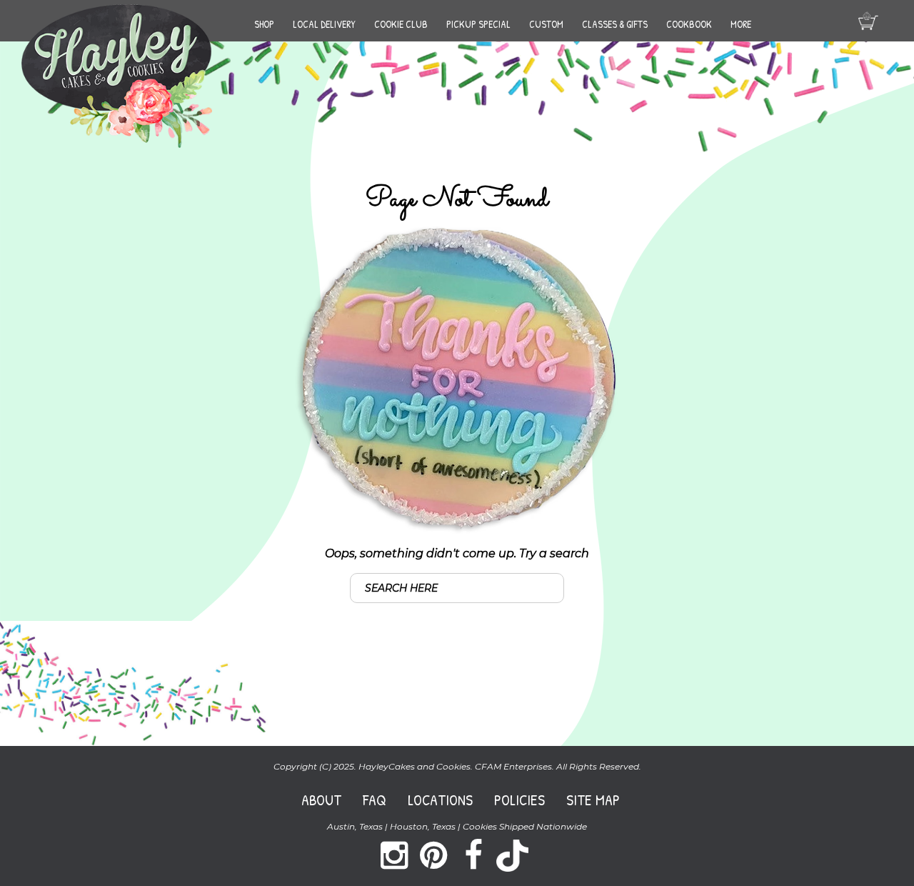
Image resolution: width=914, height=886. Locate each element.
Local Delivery (324, 24)
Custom (546, 24)
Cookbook (689, 24)
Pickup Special (478, 24)
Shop (264, 24)
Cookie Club (401, 24)
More (740, 24)
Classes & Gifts (615, 24)
